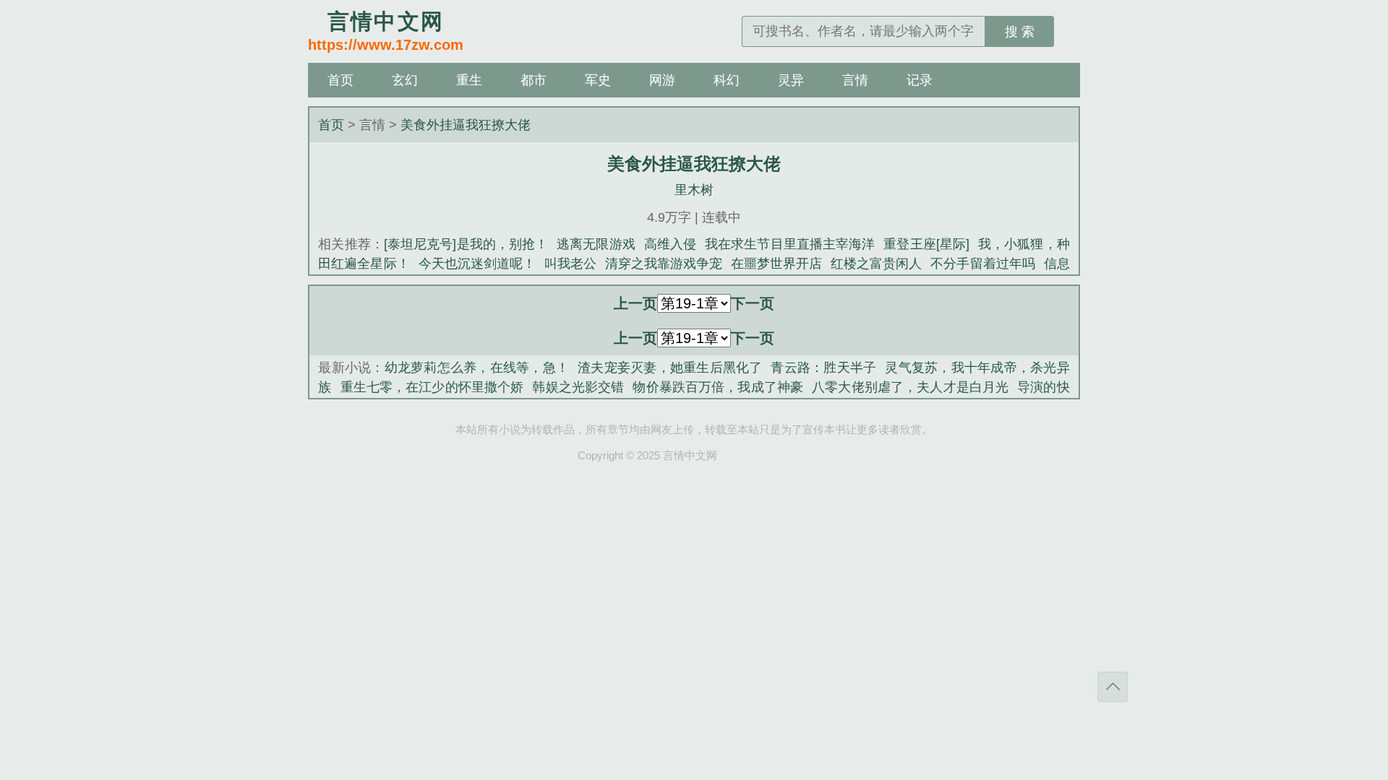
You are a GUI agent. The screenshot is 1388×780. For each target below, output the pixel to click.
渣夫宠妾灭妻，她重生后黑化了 (670, 367)
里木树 (694, 190)
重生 (469, 80)
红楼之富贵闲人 (876, 263)
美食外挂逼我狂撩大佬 (465, 125)
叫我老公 (570, 263)
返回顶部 (1112, 687)
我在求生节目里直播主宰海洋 (790, 244)
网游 (662, 80)
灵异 (791, 80)
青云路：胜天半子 (823, 367)
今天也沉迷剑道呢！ (477, 263)
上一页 (635, 303)
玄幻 (405, 80)
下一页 (752, 303)
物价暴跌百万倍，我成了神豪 (718, 387)
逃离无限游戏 (596, 244)
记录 (920, 80)
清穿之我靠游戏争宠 (663, 263)
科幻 (727, 80)
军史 (598, 80)
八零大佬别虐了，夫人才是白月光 (910, 387)
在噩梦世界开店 (776, 263)
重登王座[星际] (926, 244)
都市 (533, 80)
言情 (855, 80)
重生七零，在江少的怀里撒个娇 (432, 387)
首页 (340, 80)
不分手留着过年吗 (982, 263)
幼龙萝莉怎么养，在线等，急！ (477, 367)
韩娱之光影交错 (578, 387)
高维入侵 (670, 244)
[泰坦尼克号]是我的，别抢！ (466, 244)
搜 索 (1019, 32)
